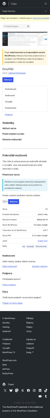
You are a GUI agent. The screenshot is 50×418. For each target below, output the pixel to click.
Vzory (29, 331)
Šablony (29, 322)
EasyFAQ (7, 69)
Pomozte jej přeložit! (41, 18)
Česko (11, 384)
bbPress (6, 369)
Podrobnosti (10, 89)
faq (24, 246)
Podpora (9, 114)
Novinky (6, 322)
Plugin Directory (8, 11)
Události (30, 343)
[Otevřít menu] (46, 3)
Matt (4, 364)
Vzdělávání (7, 339)
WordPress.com (9, 360)
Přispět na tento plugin (12, 303)
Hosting (5, 327)
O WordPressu (8, 318)
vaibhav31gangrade (17, 73)
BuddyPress (7, 373)
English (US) (43, 241)
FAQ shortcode (41, 246)
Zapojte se (31, 339)
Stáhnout (8, 80)
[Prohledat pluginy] (28, 26)
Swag (30, 352)
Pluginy (29, 327)
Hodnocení (10, 95)
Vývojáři (8, 101)
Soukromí (6, 331)
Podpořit (30, 348)
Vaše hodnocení (9, 266)
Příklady (29, 318)
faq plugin (30, 246)
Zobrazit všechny (40, 266)
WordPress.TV (8, 352)
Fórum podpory (9, 284)
